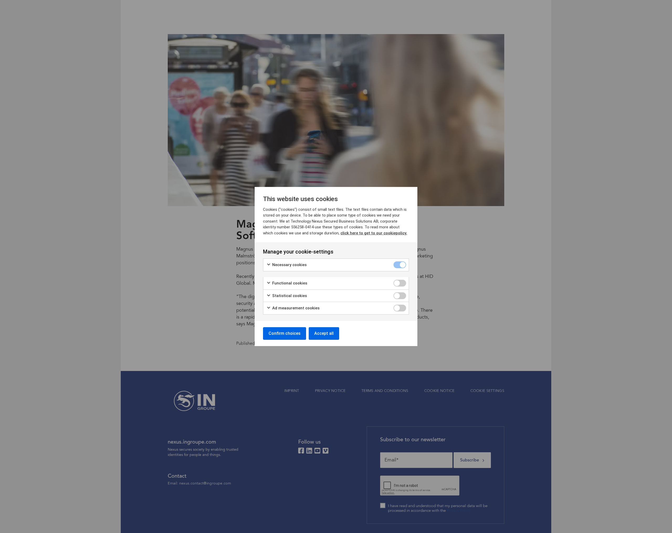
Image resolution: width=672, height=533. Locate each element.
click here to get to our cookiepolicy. (373, 233)
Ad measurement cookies (295, 308)
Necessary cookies (289, 264)
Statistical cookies (289, 295)
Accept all (324, 333)
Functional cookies (289, 283)
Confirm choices (285, 333)
